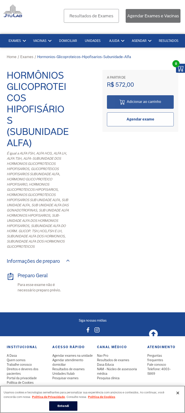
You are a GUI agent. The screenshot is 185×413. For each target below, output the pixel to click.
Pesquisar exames (65, 378)
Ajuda (114, 41)
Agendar (139, 41)
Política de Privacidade (48, 397)
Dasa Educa (105, 364)
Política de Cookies (20, 382)
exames (26, 57)
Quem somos (16, 360)
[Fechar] (178, 393)
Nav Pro (102, 355)
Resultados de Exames (91, 15)
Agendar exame (140, 119)
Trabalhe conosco (19, 364)
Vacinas (39, 41)
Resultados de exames (68, 369)
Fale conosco (156, 364)
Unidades (93, 41)
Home (11, 57)
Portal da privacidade (22, 378)
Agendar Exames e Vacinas (153, 15)
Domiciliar (68, 41)
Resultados (168, 41)
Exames (15, 41)
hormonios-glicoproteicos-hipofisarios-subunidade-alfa (84, 57)
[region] (92, 399)
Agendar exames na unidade (72, 355)
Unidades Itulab (63, 373)
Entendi (63, 406)
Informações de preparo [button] (33, 261)
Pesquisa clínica (108, 378)
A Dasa (12, 355)
